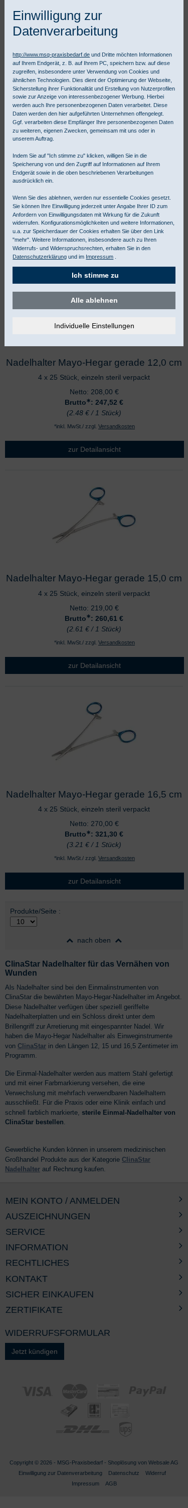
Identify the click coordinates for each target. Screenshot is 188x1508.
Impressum (99, 257)
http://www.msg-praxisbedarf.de (51, 55)
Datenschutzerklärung (40, 257)
